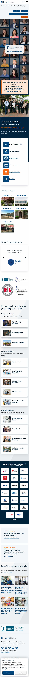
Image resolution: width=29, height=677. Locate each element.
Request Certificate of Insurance (18, 13)
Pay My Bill (16, 10)
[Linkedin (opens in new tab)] (6, 648)
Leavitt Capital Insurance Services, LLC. (15, 90)
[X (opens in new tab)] (17, 648)
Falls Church (10, 132)
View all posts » (8, 573)
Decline (21, 673)
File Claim (24, 10)
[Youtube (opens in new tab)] (13, 648)
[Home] (8, 638)
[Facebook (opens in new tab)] (3, 648)
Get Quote (24, 17)
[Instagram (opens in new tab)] (10, 648)
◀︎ (4, 257)
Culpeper (3, 132)
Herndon (17, 132)
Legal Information (5, 652)
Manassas (23, 132)
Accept (8, 673)
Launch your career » (11, 538)
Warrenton (4, 134)
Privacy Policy (5, 669)
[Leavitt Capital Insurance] (7, 2)
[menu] (27, 2)
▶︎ (26, 257)
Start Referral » (9, 556)
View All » (14, 519)
